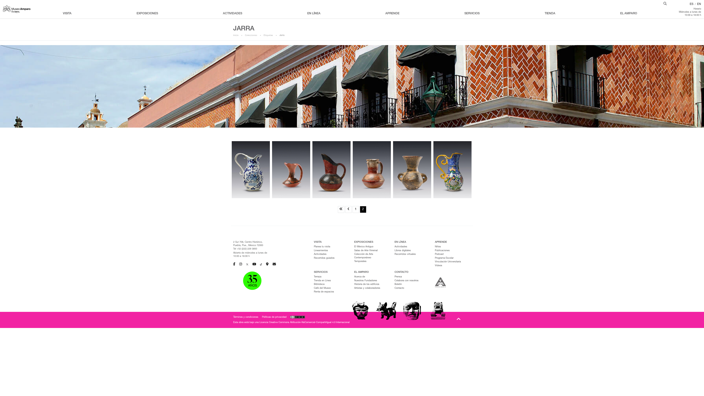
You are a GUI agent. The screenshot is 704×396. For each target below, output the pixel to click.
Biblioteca (319, 284)
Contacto (399, 288)
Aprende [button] (392, 13)
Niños (438, 247)
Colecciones (251, 35)
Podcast (439, 254)
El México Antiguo (363, 247)
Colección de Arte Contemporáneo (363, 256)
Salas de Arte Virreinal (366, 251)
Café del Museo (322, 288)
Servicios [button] (472, 13)
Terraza (317, 277)
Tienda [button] (550, 13)
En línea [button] (313, 13)
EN (699, 4)
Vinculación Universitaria (448, 262)
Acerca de (359, 277)
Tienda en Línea (322, 281)
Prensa (398, 277)
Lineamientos (321, 251)
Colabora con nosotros (407, 281)
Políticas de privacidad (274, 317)
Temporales (360, 261)
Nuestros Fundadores (365, 281)
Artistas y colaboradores (367, 288)
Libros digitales (403, 251)
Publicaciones (442, 251)
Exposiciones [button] (147, 13)
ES (691, 4)
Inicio (236, 35)
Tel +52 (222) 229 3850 (245, 249)
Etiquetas (268, 35)
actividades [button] (232, 13)
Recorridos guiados (324, 258)
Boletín (398, 284)
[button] (665, 3)
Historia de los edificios (366, 284)
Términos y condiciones (245, 317)
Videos (438, 266)
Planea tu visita (322, 247)
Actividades (320, 254)
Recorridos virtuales (405, 254)
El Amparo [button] (628, 13)
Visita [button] (67, 13)
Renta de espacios (324, 292)
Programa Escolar (444, 258)
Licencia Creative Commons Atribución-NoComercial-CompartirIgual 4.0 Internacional (304, 322)
